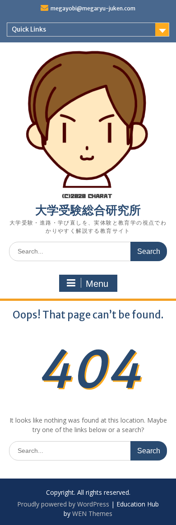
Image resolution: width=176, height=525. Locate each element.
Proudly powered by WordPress (63, 504)
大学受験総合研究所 (88, 210)
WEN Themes (92, 513)
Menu (97, 284)
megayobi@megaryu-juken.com (93, 8)
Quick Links (29, 29)
